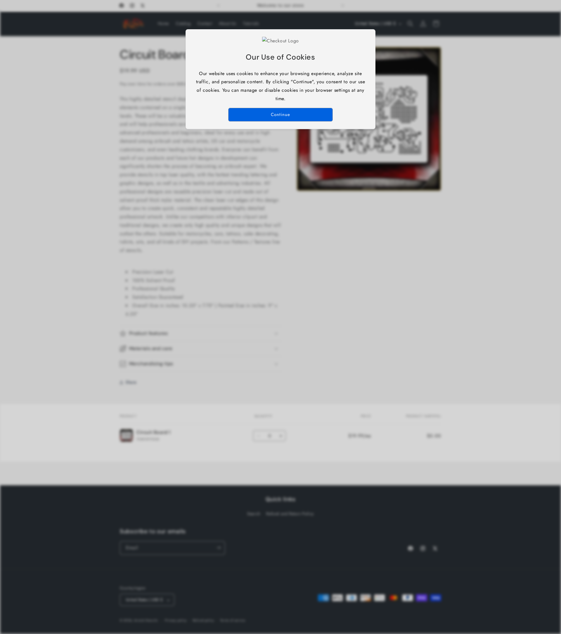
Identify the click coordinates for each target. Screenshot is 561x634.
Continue (280, 114)
